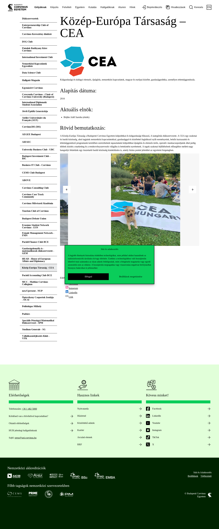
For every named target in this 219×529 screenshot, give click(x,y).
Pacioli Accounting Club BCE (37, 275)
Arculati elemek (84, 437)
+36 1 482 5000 (29, 409)
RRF (79, 444)
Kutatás (92, 7)
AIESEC (26, 142)
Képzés (54, 7)
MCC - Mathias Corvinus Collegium (35, 283)
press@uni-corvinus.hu (25, 437)
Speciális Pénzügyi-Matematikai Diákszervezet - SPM (38, 321)
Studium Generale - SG (33, 329)
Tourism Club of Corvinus (35, 211)
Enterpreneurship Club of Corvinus (35, 26)
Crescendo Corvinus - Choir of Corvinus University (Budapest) (38, 95)
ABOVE (26, 180)
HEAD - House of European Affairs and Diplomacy (36, 259)
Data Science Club (31, 72)
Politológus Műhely (31, 306)
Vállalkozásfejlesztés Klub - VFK (35, 337)
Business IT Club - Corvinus (36, 165)
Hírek (132, 7)
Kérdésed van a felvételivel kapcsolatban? (28, 416)
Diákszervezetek (30, 18)
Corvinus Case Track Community (33, 195)
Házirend (81, 416)
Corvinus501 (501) (31, 126)
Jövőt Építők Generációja (35, 111)
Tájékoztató (206, 476)
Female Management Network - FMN (38, 234)
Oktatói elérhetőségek (19, 423)
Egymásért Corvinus (32, 88)
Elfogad (88, 276)
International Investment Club (37, 57)
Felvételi (66, 7)
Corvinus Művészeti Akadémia (37, 203)
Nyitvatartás (83, 408)
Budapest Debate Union (34, 218)
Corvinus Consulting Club (35, 188)
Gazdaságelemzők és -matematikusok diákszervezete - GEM (38, 251)
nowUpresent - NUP (32, 291)
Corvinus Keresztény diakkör (37, 34)
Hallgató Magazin (31, 80)
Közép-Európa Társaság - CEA (38, 267)
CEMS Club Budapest (33, 172)
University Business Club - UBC (38, 149)
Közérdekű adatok (86, 423)
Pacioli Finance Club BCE (35, 242)
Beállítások (193, 476)
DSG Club (27, 41)
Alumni (122, 7)
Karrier (80, 430)
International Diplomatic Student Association (34, 103)
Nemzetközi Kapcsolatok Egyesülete (34, 64)
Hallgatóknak (107, 7)
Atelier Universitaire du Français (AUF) (34, 119)
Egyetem (80, 7)
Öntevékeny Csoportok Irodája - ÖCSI (38, 298)
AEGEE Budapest (31, 134)
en (209, 7)
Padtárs (26, 314)
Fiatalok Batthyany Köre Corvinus (34, 49)
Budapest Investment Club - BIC (36, 157)
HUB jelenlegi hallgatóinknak (23, 430)
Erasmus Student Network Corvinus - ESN (35, 226)
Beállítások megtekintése (130, 276)
